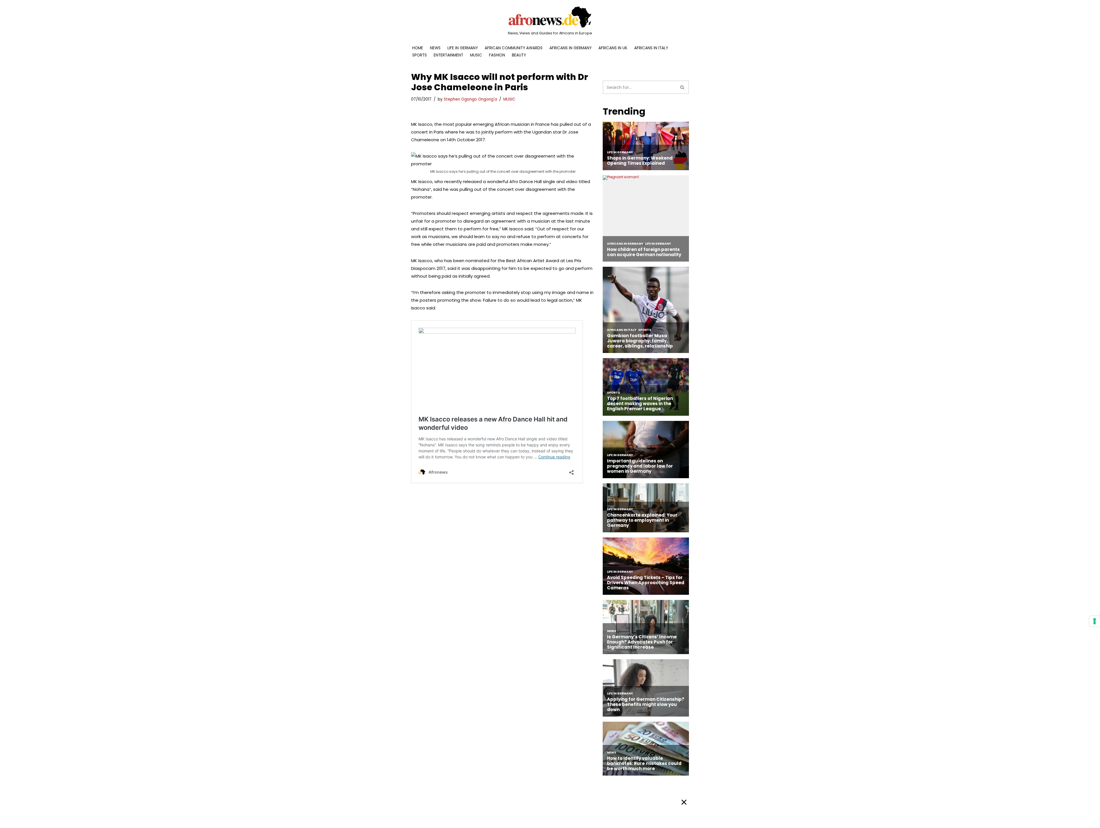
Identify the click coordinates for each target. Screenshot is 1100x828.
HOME (417, 48)
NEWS (435, 48)
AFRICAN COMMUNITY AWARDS (514, 48)
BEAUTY (519, 55)
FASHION (497, 55)
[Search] (682, 87)
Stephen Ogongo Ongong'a (470, 99)
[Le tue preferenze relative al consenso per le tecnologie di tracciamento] (1094, 621)
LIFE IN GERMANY (462, 48)
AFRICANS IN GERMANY (570, 48)
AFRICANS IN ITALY (651, 48)
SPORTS (419, 55)
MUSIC (476, 55)
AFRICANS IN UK (612, 48)
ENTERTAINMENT (448, 55)
